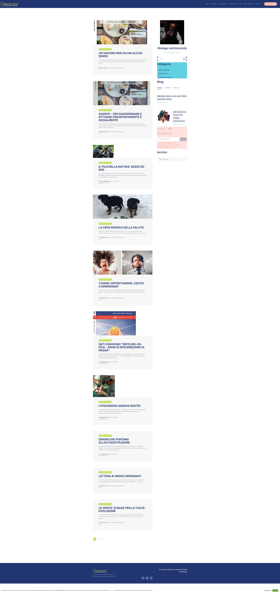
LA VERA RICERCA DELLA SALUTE (121, 227)
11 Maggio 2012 (163, 102)
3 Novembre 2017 (104, 417)
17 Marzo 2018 (103, 298)
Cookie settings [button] (267, 590)
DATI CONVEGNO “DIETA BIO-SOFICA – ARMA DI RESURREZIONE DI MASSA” (121, 347)
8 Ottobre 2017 (104, 454)
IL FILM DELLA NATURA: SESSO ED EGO (121, 168)
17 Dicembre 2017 (104, 362)
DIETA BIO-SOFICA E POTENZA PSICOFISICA (180, 116)
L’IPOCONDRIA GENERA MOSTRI (119, 405)
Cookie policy (170, 569)
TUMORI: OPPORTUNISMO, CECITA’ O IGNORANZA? (121, 285)
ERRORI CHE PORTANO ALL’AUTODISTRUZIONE (114, 441)
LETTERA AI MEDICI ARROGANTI (120, 476)
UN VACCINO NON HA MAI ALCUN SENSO (120, 55)
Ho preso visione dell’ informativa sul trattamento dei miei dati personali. (168, 145)
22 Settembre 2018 (105, 181)
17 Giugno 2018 (103, 237)
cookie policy (111, 590)
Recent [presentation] (159, 88)
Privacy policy (162, 569)
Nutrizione (162, 74)
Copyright (177, 569)
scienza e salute (105, 49)
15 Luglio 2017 (103, 522)
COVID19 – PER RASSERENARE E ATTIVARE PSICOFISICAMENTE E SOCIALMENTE (120, 117)
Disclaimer (184, 569)
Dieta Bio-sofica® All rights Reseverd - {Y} (104, 574)
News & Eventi (163, 70)
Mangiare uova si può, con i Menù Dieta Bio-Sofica (172, 97)
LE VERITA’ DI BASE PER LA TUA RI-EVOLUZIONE (122, 509)
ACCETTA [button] (275, 590)
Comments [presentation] (167, 88)
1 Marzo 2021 (103, 68)
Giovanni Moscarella (117, 68)
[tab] (159, 88)
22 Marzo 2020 (103, 131)
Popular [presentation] (176, 88)
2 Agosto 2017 (103, 486)
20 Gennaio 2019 (180, 124)
